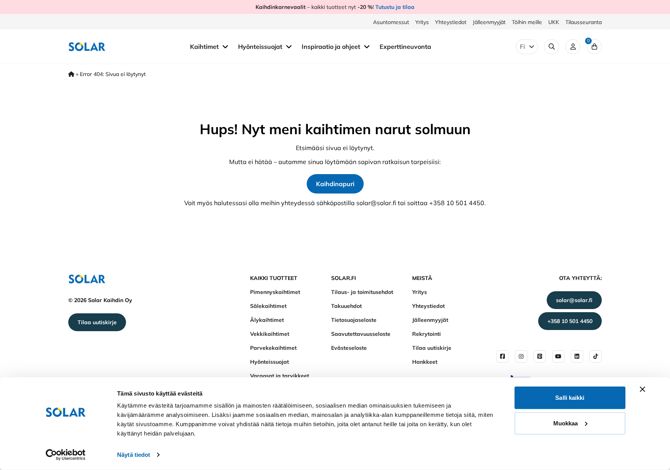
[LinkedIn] (577, 356)
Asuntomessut (391, 22)
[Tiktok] (595, 356)
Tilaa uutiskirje (97, 322)
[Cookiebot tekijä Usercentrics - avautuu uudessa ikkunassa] (66, 455)
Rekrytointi (426, 333)
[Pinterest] (540, 356)
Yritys (422, 22)
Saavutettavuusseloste (360, 333)
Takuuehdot (346, 305)
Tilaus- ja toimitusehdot (362, 292)
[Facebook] (502, 356)
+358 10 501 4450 (569, 321)
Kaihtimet (205, 46)
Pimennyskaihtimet (275, 292)
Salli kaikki (569, 397)
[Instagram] (521, 356)
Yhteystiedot (450, 22)
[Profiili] (572, 46)
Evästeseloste (349, 347)
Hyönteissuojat (261, 46)
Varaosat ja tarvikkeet (279, 375)
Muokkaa (565, 423)
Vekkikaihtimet (269, 333)
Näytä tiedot (133, 454)
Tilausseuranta (583, 22)
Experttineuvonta (405, 46)
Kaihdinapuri (335, 184)
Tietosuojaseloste (353, 319)
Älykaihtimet (267, 319)
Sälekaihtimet (268, 305)
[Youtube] (558, 356)
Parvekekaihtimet (273, 347)
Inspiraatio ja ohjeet (332, 46)
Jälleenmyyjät (489, 22)
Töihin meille (527, 22)
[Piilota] (225, 46)
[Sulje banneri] (642, 389)
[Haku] (551, 46)
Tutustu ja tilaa (394, 6)
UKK (553, 22)
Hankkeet (424, 361)
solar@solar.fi (574, 300)
